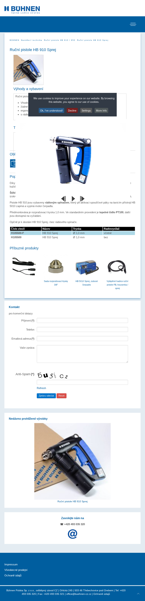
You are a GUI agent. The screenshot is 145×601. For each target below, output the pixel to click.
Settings (86, 110)
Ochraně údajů (12, 575)
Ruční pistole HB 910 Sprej (72, 501)
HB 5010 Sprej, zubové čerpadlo (87, 283)
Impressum (11, 564)
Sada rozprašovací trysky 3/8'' (56, 283)
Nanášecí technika (31, 40)
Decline (72, 110)
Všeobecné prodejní (15, 569)
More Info (101, 110)
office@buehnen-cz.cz (78, 593)
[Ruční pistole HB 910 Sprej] (72, 461)
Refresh (41, 388)
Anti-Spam (25, 374)
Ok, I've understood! (51, 110)
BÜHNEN (14, 40)
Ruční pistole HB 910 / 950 (59, 40)
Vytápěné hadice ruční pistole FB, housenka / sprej (117, 285)
